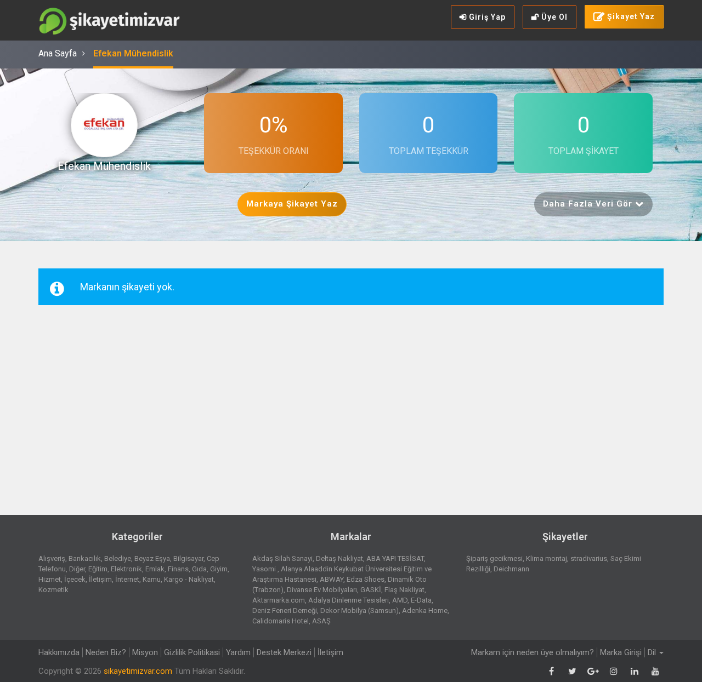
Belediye (117, 558)
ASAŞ (321, 621)
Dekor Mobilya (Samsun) (359, 610)
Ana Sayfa (57, 53)
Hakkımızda (59, 652)
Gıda (199, 569)
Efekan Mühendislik (133, 53)
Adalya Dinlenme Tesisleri (348, 600)
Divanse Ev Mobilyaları (322, 590)
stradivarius (588, 558)
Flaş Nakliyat (404, 590)
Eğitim (97, 569)
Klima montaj (546, 558)
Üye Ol (553, 17)
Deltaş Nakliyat (339, 558)
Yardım (238, 652)
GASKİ (370, 590)
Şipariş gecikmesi (494, 558)
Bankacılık (85, 558)
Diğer (77, 569)
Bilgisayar (188, 558)
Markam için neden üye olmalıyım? (532, 652)
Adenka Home (425, 610)
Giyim (219, 569)
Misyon (145, 652)
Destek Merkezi (284, 652)
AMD (399, 600)
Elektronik (126, 569)
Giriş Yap (486, 17)
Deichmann (511, 569)
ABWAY (331, 579)
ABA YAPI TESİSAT (395, 558)
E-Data (421, 600)
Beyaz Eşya (152, 558)
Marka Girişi (621, 652)
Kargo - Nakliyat (189, 579)
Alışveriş (51, 558)
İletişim (100, 579)
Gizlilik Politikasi (192, 652)
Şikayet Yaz (630, 16)
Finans (178, 569)
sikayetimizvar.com (138, 671)
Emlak (155, 569)
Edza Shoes (365, 579)
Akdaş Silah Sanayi (282, 558)
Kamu (152, 579)
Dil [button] (653, 652)
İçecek (75, 579)
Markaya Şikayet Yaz (292, 204)
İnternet (127, 579)
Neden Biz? (106, 652)
